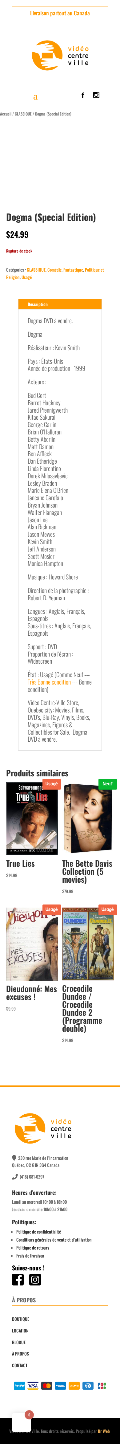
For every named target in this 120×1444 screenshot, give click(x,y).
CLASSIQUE (23, 114)
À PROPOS (20, 1353)
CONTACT (19, 1365)
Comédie (54, 269)
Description (38, 304)
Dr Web (104, 1431)
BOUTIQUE (20, 1319)
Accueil (5, 114)
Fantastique (73, 269)
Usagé (27, 277)
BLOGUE (19, 1342)
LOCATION (20, 1330)
